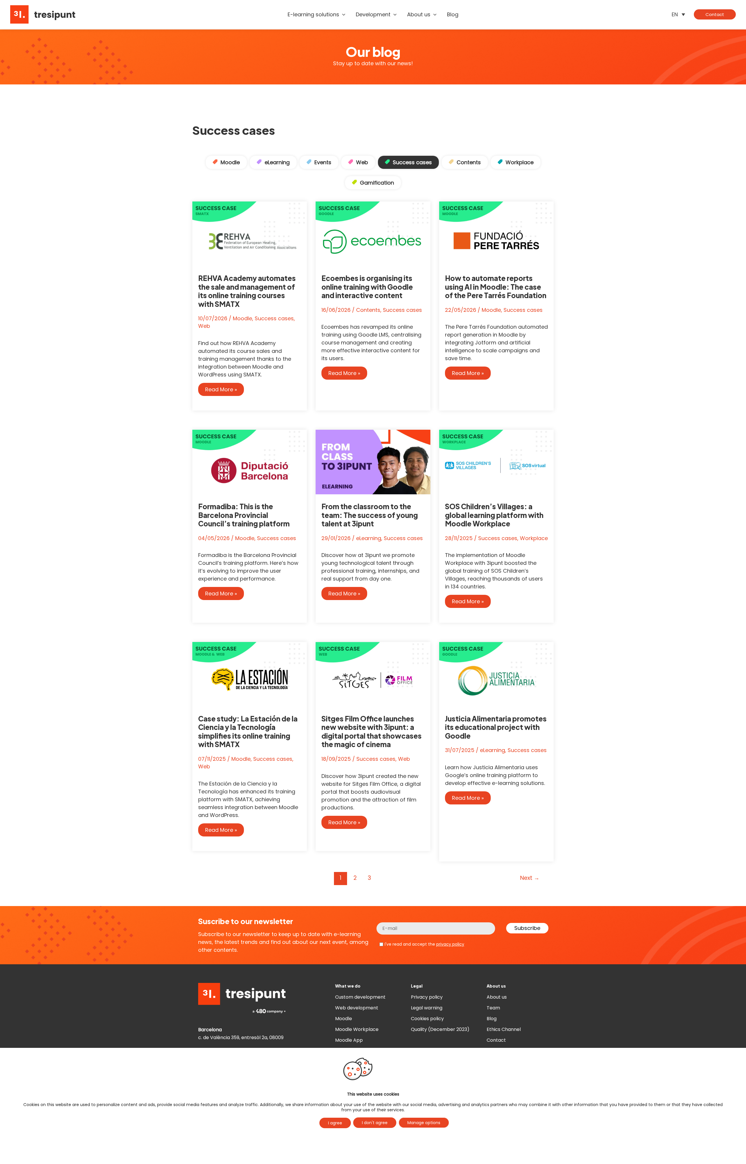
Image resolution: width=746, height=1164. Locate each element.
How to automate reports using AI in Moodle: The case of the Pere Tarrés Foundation (495, 287)
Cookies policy (427, 1018)
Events (322, 162)
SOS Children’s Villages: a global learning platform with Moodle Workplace (494, 515)
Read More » (223, 390)
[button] (342, 14)
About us (497, 997)
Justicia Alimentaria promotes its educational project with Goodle (496, 727)
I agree (335, 1123)
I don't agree (375, 1123)
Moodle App (349, 1040)
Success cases (412, 162)
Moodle (230, 162)
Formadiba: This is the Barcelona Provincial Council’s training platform (244, 515)
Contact (496, 1040)
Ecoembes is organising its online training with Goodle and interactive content (367, 287)
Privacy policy (427, 997)
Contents (469, 162)
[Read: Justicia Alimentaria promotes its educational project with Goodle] (496, 673)
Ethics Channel (504, 1029)
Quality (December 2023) (440, 1029)
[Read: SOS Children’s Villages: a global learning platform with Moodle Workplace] (496, 461)
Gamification (377, 182)
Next (529, 878)
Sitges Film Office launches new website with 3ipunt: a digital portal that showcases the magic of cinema (371, 731)
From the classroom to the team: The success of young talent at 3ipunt (369, 515)
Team (493, 1007)
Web (362, 162)
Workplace (520, 162)
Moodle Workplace (357, 1029)
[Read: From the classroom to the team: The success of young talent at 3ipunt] (373, 461)
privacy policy (450, 944)
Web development (356, 1007)
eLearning (277, 162)
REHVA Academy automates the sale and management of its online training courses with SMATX (247, 291)
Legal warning (426, 1007)
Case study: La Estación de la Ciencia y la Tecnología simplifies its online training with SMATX (248, 731)
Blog (492, 1018)
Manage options (423, 1123)
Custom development (360, 997)
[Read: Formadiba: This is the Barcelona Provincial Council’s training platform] (249, 461)
